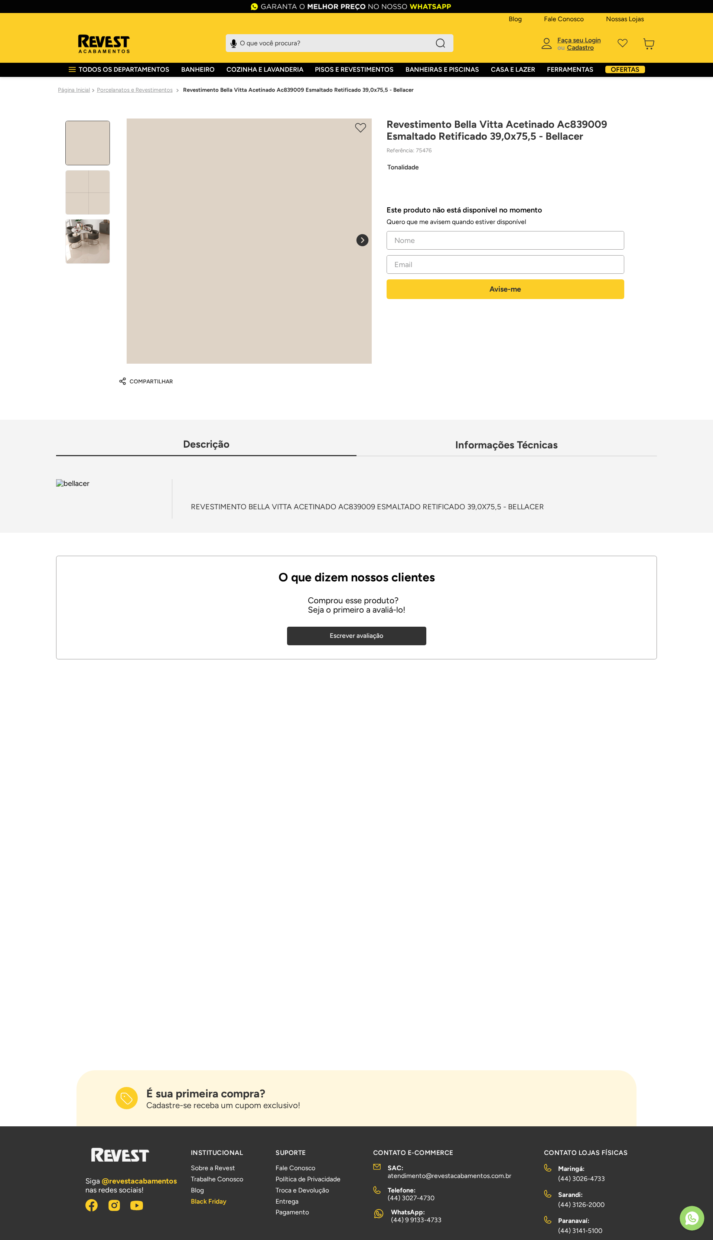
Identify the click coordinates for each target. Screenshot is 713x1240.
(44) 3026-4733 (581, 1178)
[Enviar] (505, 289)
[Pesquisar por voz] (233, 42)
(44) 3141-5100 (580, 1230)
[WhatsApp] (692, 1219)
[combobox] (339, 43)
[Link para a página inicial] (74, 90)
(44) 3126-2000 (581, 1204)
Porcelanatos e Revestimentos (135, 90)
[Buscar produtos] (440, 43)
